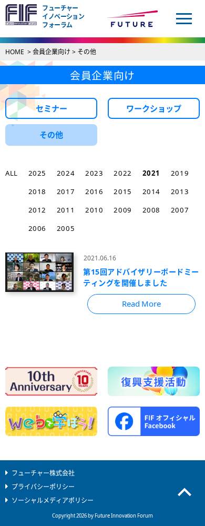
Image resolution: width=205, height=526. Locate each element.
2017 (66, 191)
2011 (66, 210)
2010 (94, 210)
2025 (37, 173)
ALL (11, 173)
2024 (66, 173)
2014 (151, 191)
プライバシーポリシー (43, 486)
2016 (94, 191)
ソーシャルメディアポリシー (53, 500)
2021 (151, 173)
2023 (94, 173)
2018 (37, 191)
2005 (66, 228)
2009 (122, 210)
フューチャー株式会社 (43, 473)
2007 (180, 210)
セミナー (51, 108)
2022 (122, 173)
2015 (122, 191)
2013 (180, 191)
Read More (141, 303)
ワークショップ (153, 108)
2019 (180, 173)
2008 (151, 210)
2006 (37, 228)
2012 (37, 210)
